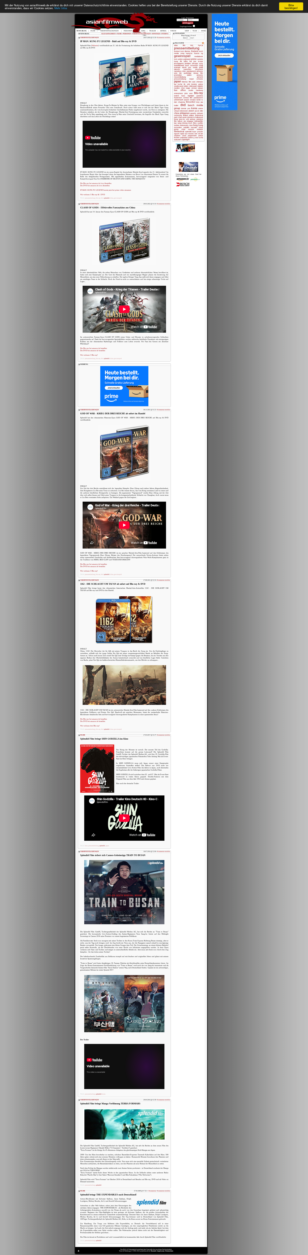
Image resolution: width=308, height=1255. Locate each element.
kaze (194, 132)
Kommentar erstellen (163, 37)
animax (192, 119)
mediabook (198, 56)
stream (194, 88)
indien (186, 86)
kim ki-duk (198, 61)
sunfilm (200, 123)
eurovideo (178, 127)
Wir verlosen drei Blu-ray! (90, 726)
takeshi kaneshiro (182, 69)
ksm (182, 51)
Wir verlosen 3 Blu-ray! (89, 355)
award (186, 100)
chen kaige (185, 88)
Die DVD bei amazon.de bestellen (92, 350)
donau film (198, 73)
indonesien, (184, 125)
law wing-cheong (181, 123)
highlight (191, 96)
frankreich (178, 98)
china (111, 198)
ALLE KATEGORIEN (108, 34)
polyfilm (186, 127)
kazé (187, 65)
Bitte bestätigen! (291, 6)
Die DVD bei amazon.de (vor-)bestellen (95, 185)
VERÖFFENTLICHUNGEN (141, 34)
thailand (194, 51)
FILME (119, 34)
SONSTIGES (156, 34)
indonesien (184, 111)
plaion (191, 111)
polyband (186, 59)
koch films (192, 123)
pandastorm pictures (195, 71)
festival (177, 51)
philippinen (185, 113)
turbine (176, 125)
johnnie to (191, 117)
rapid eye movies (187, 134)
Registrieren (190, 18)
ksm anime (178, 59)
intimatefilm (198, 121)
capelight (185, 139)
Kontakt (153, 1251)
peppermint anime (195, 136)
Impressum (160, 1251)
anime (194, 59)
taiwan (200, 88)
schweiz (200, 79)
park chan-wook (180, 117)
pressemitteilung (90, 198)
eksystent (199, 69)
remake (193, 100)
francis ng (198, 53)
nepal (191, 79)
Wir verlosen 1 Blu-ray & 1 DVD (92, 194)
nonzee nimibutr (195, 129)
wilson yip (182, 121)
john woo (188, 93)
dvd (102, 198)
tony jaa (199, 102)
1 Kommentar (152, 1191)
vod (187, 119)
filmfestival (179, 131)
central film (187, 98)
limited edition (188, 115)
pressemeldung (180, 79)
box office (180, 90)
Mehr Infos (60, 8)
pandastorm (198, 98)
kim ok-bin (199, 134)
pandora (200, 96)
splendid (106, 198)
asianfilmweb (179, 65)
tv (202, 100)
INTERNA (164, 34)
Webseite (95, 45)
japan (107, 846)
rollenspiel (193, 86)
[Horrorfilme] (188, 171)
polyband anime (186, 137)
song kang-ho (186, 53)
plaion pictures (195, 75)
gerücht (200, 77)
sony (201, 63)
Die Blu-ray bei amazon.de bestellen (93, 348)
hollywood (199, 117)
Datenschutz (169, 1251)
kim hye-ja (196, 45)
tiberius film (186, 82)
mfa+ (184, 71)
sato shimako (197, 82)
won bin (178, 73)
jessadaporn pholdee (182, 63)
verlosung (178, 115)
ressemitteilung (180, 77)
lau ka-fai (178, 84)
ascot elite (199, 111)
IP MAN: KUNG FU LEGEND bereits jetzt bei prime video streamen (105, 190)
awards (193, 113)
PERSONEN (127, 34)
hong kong (198, 125)
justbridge (187, 73)
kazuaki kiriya (197, 127)
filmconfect (190, 102)
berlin (199, 100)
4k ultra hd (186, 61)
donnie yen (185, 108)
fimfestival (199, 115)
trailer (176, 105)
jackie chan (179, 129)
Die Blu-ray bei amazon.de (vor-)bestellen (95, 183)
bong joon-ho (179, 119)
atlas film (179, 45)
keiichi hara (179, 96)
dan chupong (179, 102)
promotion (178, 75)
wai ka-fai (199, 137)
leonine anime (197, 84)
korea (103, 1094)
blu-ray (98, 198)
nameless (178, 71)
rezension (194, 65)
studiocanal (178, 86)
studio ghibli (198, 67)
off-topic (195, 63)
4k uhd (187, 84)
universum (178, 100)
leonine (177, 137)
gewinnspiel (118, 198)
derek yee (186, 67)
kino (86, 846)
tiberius (187, 51)
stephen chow (180, 136)
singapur (190, 121)
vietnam (200, 113)
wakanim (177, 140)
